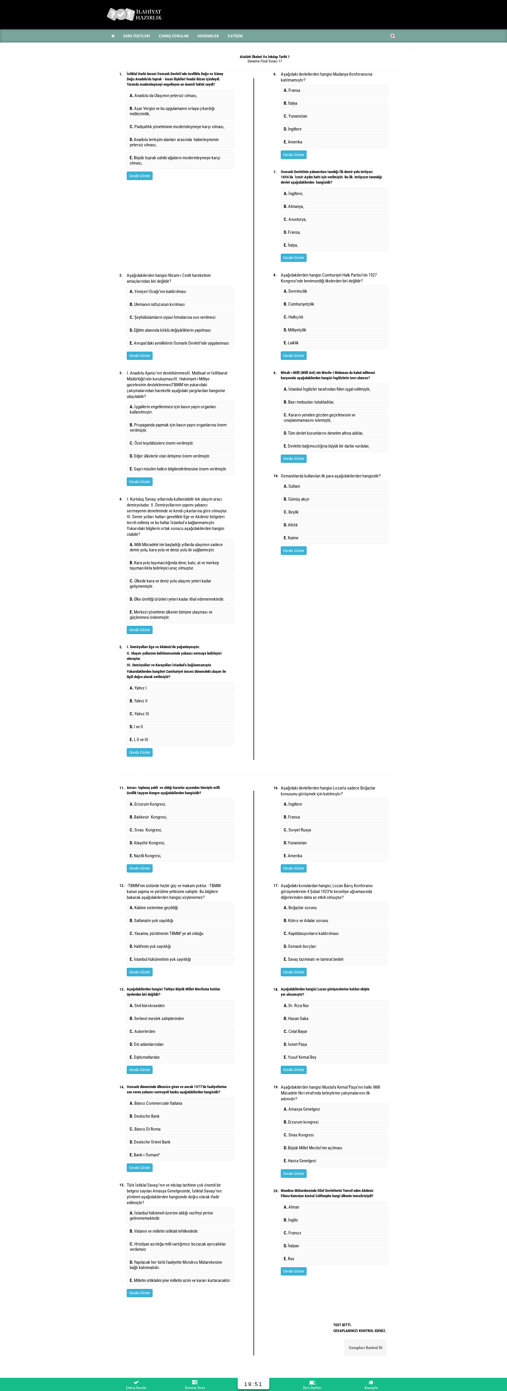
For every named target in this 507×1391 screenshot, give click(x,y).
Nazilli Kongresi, (145, 855)
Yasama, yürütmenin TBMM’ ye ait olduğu (166, 933)
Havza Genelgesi (300, 1160)
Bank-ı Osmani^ (145, 1155)
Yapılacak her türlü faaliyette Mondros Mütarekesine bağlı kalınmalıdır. (176, 1265)
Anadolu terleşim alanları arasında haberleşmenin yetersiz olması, (174, 142)
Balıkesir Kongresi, (148, 817)
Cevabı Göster (139, 176)
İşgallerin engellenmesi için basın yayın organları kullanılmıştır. (173, 409)
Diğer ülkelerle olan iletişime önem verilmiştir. (170, 456)
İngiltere (293, 129)
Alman (291, 1207)
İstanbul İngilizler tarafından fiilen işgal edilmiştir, (327, 389)
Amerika (293, 142)
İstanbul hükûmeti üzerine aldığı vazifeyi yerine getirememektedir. (171, 1215)
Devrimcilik (295, 291)
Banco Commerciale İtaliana (156, 1103)
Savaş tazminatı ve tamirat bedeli (313, 959)
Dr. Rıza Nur (296, 1005)
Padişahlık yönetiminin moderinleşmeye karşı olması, (177, 126)
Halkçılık (293, 317)
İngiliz (291, 1220)
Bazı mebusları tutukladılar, (309, 402)
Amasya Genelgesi (302, 1109)
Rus (289, 1258)
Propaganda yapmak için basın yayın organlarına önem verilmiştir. (178, 427)
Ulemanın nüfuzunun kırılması (157, 304)
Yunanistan (295, 116)
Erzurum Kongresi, (148, 804)
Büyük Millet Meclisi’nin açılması (313, 1148)
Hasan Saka (296, 1018)
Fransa (292, 90)
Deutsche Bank (145, 1116)
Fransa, (292, 232)
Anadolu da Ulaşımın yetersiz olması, (163, 95)
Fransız (292, 1233)
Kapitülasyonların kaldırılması (311, 933)
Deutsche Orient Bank (150, 1142)
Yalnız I (138, 688)
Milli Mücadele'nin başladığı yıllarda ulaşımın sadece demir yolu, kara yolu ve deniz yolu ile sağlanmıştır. (176, 547)
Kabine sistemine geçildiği (154, 907)
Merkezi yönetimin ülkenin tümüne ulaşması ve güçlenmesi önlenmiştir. (171, 614)
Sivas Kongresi (299, 1135)
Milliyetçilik (295, 330)
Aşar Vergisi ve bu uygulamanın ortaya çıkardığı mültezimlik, (172, 111)
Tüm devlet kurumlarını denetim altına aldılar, (323, 433)
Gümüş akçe (296, 499)
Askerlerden (142, 1031)
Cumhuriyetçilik (299, 304)
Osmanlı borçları (300, 946)
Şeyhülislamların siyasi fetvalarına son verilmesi (172, 317)
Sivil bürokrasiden (147, 1005)
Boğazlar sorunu (300, 907)
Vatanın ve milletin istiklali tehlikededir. (164, 1231)
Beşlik (291, 512)
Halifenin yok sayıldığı (150, 946)
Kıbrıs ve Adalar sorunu (306, 920)
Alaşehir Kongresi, (147, 843)
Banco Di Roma (145, 1129)
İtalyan (291, 1245)
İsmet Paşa (295, 1044)
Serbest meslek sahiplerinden (157, 1018)
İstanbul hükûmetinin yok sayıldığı (160, 959)
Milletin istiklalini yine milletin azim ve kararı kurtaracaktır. (180, 1280)
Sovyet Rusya (297, 830)
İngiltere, (293, 193)
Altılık (291, 525)
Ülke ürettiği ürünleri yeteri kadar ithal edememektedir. (177, 599)
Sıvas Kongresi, (146, 830)
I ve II (136, 726)
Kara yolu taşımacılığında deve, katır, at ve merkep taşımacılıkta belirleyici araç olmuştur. (174, 565)
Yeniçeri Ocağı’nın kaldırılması (158, 291)
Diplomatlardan (145, 1057)
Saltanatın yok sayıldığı (151, 920)
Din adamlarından (146, 1044)
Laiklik (291, 342)
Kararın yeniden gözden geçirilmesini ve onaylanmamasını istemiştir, (319, 417)
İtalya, (291, 245)
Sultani (292, 486)
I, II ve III (139, 739)
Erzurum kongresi (301, 1122)
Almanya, (294, 206)
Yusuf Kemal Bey (300, 1057)
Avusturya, (295, 219)
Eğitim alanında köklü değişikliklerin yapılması (170, 330)
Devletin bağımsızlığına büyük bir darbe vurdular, (326, 446)
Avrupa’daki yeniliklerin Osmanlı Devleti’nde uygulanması (179, 343)
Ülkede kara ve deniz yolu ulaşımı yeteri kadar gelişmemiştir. (170, 583)
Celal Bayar (295, 1031)
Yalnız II (139, 701)
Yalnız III (139, 713)
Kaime (291, 538)
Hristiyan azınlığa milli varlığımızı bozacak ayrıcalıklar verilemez (178, 1246)
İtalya (290, 103)
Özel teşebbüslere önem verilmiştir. (162, 443)
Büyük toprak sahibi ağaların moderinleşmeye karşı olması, (175, 160)
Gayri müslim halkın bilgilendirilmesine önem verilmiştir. (178, 469)
